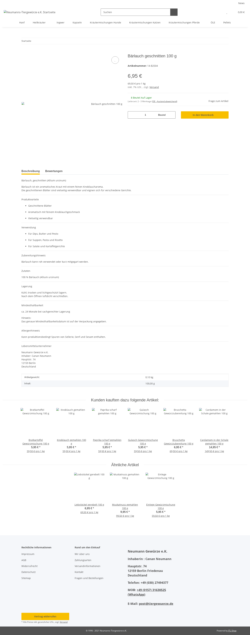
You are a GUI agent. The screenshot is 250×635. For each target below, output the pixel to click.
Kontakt (79, 572)
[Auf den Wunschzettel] (115, 60)
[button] (220, 12)
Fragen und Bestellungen (89, 578)
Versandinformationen (87, 566)
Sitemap (26, 578)
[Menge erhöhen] (171, 114)
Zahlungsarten (83, 560)
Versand (154, 87)
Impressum (27, 554)
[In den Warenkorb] (24, 52)
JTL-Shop (232, 630)
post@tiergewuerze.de (156, 604)
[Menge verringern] (131, 114)
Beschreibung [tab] (30, 171)
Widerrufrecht (29, 566)
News (241, 3)
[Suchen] (174, 12)
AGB (23, 560)
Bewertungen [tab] (54, 171)
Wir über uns (82, 554)
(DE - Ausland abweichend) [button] (164, 101)
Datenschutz (28, 572)
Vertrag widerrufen (45, 616)
